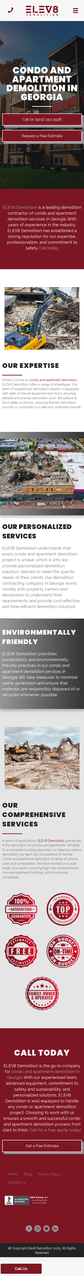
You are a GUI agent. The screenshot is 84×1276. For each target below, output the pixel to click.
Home (13, 1174)
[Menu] (75, 10)
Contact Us (17, 1182)
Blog (28, 1174)
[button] (42, 136)
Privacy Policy (49, 1174)
